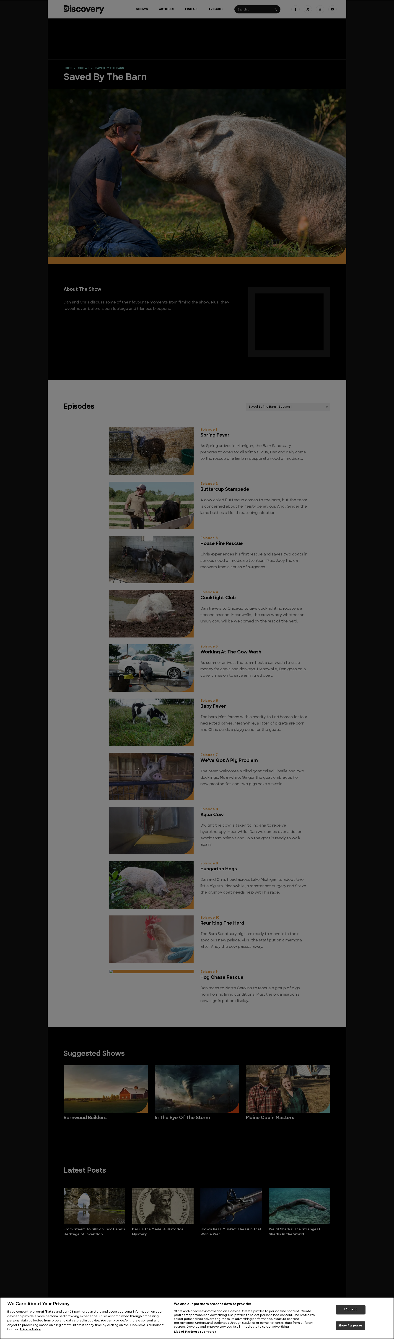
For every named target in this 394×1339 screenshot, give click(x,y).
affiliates (48, 1311)
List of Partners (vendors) (195, 1331)
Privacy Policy (30, 1329)
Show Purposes (350, 1325)
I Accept (350, 1309)
